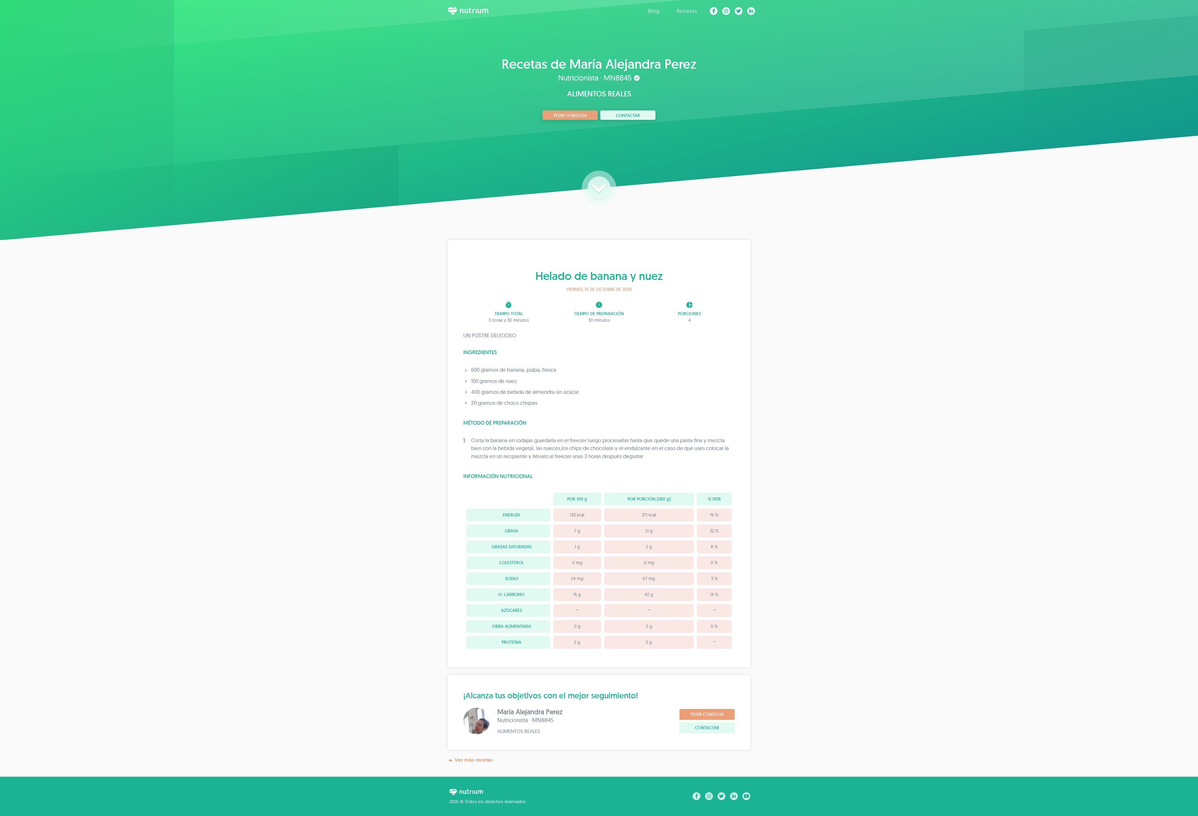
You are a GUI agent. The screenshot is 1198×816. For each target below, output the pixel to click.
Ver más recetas (474, 759)
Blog (654, 10)
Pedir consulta (570, 115)
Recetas (687, 10)
